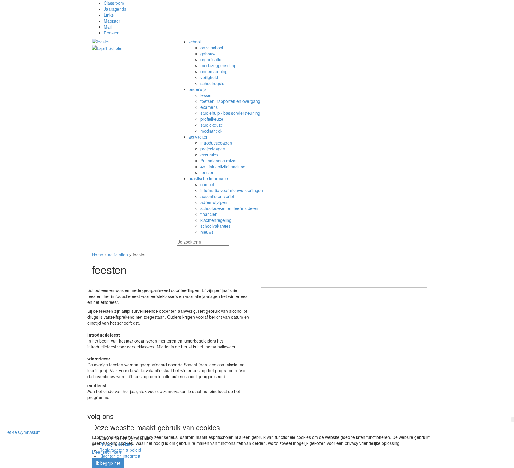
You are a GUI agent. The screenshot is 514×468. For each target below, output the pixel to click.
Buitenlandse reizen (219, 161)
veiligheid (209, 77)
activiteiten (118, 254)
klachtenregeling (215, 220)
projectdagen (212, 149)
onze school (211, 48)
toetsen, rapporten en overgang (230, 101)
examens (209, 107)
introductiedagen (216, 143)
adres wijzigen (213, 202)
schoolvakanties (215, 226)
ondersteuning (214, 71)
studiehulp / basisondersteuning (230, 113)
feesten (207, 172)
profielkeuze (211, 119)
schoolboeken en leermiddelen (229, 208)
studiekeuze (211, 125)
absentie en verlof (217, 196)
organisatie (210, 59)
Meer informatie (107, 452)
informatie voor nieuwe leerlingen (231, 190)
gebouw (207, 53)
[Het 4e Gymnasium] (130, 42)
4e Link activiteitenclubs (222, 166)
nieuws (207, 232)
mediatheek (211, 131)
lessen (206, 95)
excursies (209, 155)
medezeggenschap (218, 65)
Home (97, 254)
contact (207, 184)
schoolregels (212, 83)
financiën (208, 214)
